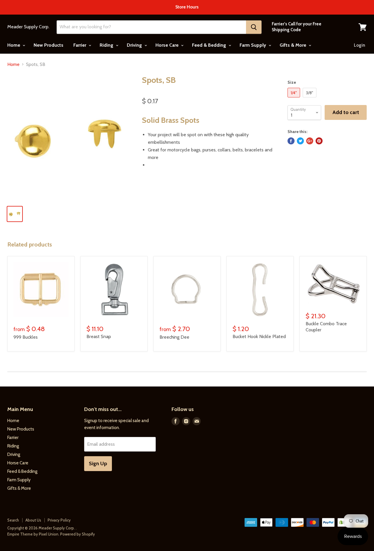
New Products (48, 45)
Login (359, 45)
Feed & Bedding (209, 45)
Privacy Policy (59, 520)
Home (14, 45)
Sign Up (98, 463)
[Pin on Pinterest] (319, 140)
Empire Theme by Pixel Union (32, 534)
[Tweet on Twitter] (300, 140)
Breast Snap (98, 336)
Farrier (80, 45)
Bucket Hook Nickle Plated (259, 336)
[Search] (254, 27)
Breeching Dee (174, 337)
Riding (107, 45)
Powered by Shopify (77, 534)
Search (13, 520)
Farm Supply (253, 45)
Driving (135, 45)
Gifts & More (293, 45)
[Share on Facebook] (291, 140)
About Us (33, 520)
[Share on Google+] (309, 140)
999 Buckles (25, 337)
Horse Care (167, 45)
